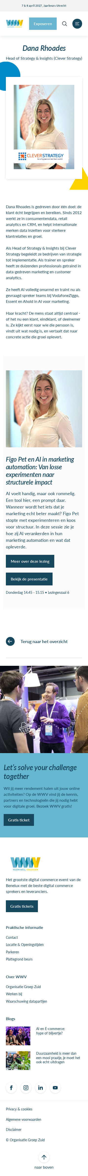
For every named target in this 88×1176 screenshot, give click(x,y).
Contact (12, 937)
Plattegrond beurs (19, 959)
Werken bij (14, 994)
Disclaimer (14, 1129)
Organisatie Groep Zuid (23, 987)
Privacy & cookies (19, 1109)
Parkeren (12, 952)
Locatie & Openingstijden (25, 944)
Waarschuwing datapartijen (26, 1001)
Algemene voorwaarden (23, 1119)
